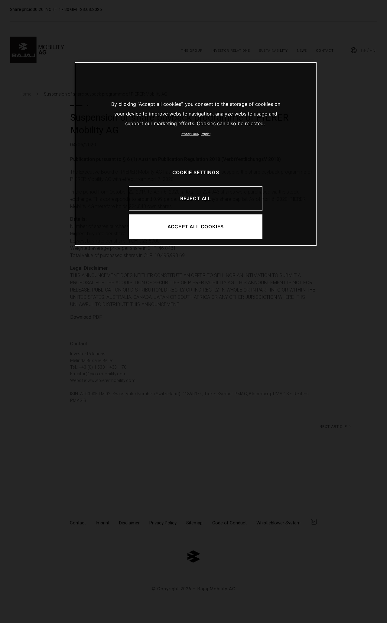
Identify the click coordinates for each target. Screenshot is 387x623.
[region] (196, 154)
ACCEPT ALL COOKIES (195, 227)
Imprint (205, 133)
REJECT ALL (195, 198)
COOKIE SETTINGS (195, 172)
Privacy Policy (190, 133)
